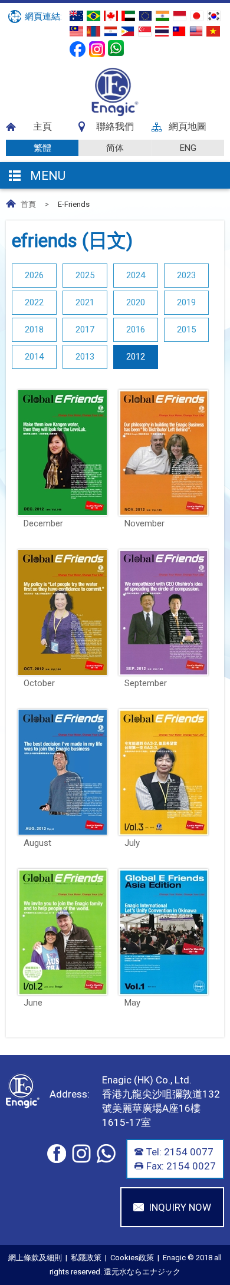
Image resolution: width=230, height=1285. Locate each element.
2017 (84, 329)
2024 (135, 275)
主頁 (42, 126)
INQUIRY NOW (180, 1207)
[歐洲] (145, 16)
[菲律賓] (127, 31)
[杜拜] (128, 16)
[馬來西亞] (76, 31)
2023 (186, 275)
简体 (115, 148)
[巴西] (93, 16)
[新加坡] (144, 31)
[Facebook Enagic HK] (77, 49)
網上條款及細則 (35, 1257)
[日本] (196, 16)
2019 (186, 302)
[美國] (196, 31)
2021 (84, 302)
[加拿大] (111, 16)
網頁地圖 (187, 126)
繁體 (42, 148)
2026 (34, 275)
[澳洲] (76, 16)
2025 (84, 275)
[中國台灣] (179, 31)
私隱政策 (86, 1257)
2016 (135, 329)
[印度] (162, 16)
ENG (188, 148)
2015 (186, 329)
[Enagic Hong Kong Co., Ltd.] (115, 113)
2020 (135, 302)
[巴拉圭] (110, 31)
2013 (84, 356)
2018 (34, 329)
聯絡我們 (115, 126)
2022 (34, 302)
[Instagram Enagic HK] (97, 49)
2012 (135, 356)
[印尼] (179, 16)
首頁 (28, 204)
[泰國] (162, 31)
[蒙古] (93, 31)
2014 (34, 356)
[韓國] (213, 16)
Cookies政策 (132, 1257)
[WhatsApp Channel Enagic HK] (116, 48)
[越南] (213, 31)
